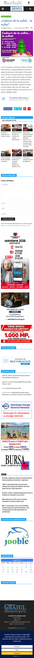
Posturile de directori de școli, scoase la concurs (5, 134)
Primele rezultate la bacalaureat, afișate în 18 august (5, 159)
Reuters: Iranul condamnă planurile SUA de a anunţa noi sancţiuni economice (17, 494)
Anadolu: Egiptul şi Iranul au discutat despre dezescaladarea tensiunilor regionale (17, 479)
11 (8, 569)
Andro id (4, 375)
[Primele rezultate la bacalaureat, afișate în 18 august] (6, 152)
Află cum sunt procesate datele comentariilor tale (15, 225)
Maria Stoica (7, 28)
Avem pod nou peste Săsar (13, 388)
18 (8, 572)
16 (31, 569)
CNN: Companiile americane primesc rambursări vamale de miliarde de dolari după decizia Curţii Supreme (16, 486)
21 (21, 572)
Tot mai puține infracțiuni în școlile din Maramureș (28, 159)
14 (21, 569)
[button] (31, 8)
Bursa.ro (3, 474)
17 (3, 572)
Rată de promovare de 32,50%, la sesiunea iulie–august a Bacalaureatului (16, 136)
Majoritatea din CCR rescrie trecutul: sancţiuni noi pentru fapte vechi (14, 500)
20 (17, 572)
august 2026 (17, 560)
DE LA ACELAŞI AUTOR (9, 120)
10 (3, 569)
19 (12, 572)
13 (17, 569)
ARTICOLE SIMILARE (8, 117)
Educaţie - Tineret (6, 16)
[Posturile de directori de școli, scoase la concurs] (6, 127)
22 (26, 572)
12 (12, 569)
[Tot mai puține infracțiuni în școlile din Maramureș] (28, 152)
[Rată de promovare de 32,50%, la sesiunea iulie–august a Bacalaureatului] (17, 127)
